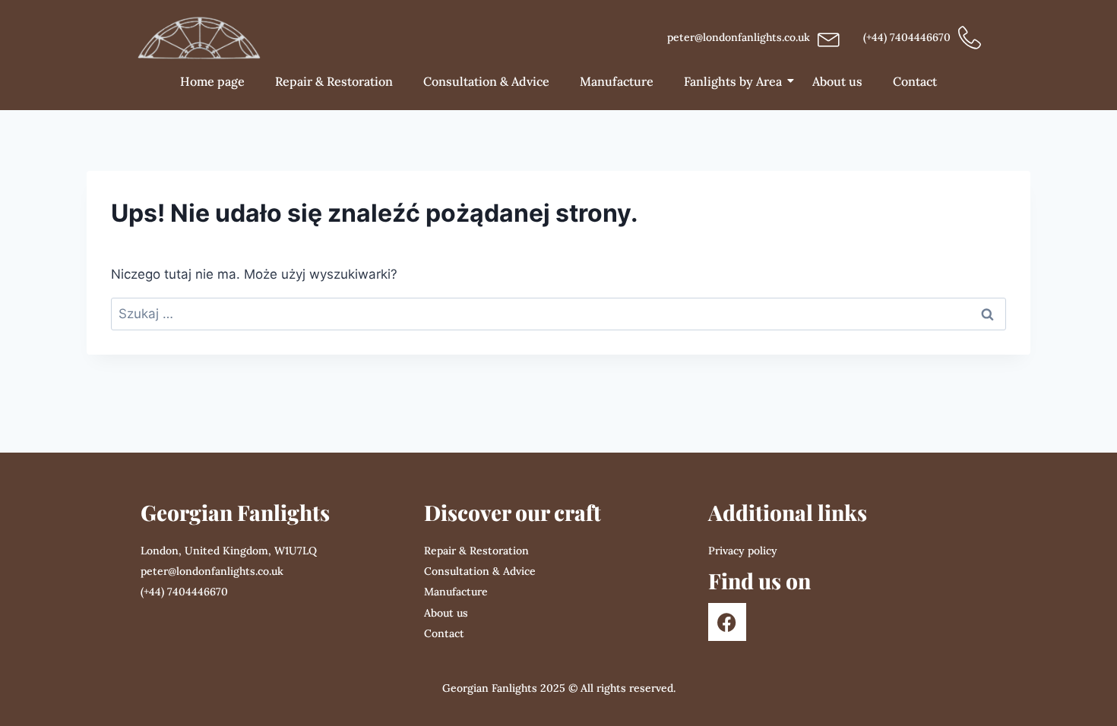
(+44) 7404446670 (907, 37)
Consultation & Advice (486, 81)
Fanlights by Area (733, 81)
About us (837, 81)
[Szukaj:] (558, 313)
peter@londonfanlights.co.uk (738, 37)
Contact (915, 81)
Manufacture (616, 81)
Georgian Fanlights (235, 512)
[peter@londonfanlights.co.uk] (829, 38)
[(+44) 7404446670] (969, 38)
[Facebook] (727, 622)
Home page (212, 81)
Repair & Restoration (334, 81)
